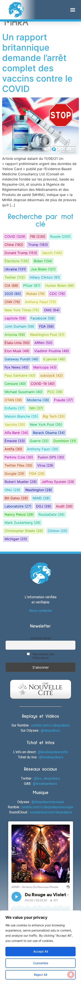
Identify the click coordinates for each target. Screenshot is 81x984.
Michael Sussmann (24, 391)
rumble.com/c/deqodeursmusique (47, 807)
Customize (40, 963)
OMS (52, 310)
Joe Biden (43, 269)
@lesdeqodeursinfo (53, 752)
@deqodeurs (50, 730)
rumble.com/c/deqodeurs (50, 725)
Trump (38, 244)
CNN (12, 302)
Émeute (15, 441)
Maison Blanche (21, 416)
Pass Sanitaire (20, 375)
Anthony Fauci (40, 302)
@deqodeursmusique (48, 802)
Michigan (16, 539)
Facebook (42, 318)
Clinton (57, 530)
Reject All (40, 974)
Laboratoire (18, 506)
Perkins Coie (19, 457)
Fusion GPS (51, 457)
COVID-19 (43, 383)
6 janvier (54, 359)
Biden (43, 261)
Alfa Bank (16, 432)
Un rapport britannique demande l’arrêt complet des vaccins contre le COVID (37, 63)
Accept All (40, 951)
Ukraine (15, 269)
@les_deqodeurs (47, 778)
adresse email (40, 638)
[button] (73, 10)
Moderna (38, 400)
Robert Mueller (21, 481)
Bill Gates (16, 498)
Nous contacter (40, 611)
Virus (45, 465)
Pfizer (31, 285)
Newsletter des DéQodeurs (43, 656)
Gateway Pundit (21, 359)
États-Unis (17, 342)
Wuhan (35, 293)
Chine (14, 244)
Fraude (63, 400)
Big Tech (54, 416)
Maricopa (45, 367)
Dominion (64, 441)
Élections (17, 261)
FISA (36, 473)
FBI (37, 236)
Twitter (15, 277)
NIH (36, 408)
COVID (15, 236)
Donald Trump (21, 252)
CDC (57, 293)
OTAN (13, 400)
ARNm (43, 342)
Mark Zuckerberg (23, 522)
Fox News (17, 367)
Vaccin (52, 252)
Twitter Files (18, 465)
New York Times (22, 310)
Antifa (13, 449)
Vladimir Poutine (51, 351)
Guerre (39, 441)
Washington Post (47, 334)
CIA (11, 285)
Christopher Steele (24, 530)
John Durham (19, 326)
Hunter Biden (59, 285)
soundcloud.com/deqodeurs (51, 812)
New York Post (46, 424)
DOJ (43, 506)
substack (51, 375)
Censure (15, 383)
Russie (60, 236)
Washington (38, 490)
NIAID (41, 498)
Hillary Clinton (45, 277)
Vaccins (15, 424)
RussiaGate (51, 514)
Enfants (15, 408)
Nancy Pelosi (19, 514)
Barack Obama (49, 432)
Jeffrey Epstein (57, 481)
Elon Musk (17, 351)
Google (14, 473)
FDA (46, 326)
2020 (13, 293)
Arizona (15, 334)
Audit (64, 506)
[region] (40, 947)
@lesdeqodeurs (51, 757)
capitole (15, 318)
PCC (55, 391)
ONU (12, 490)
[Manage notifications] (70, 974)
